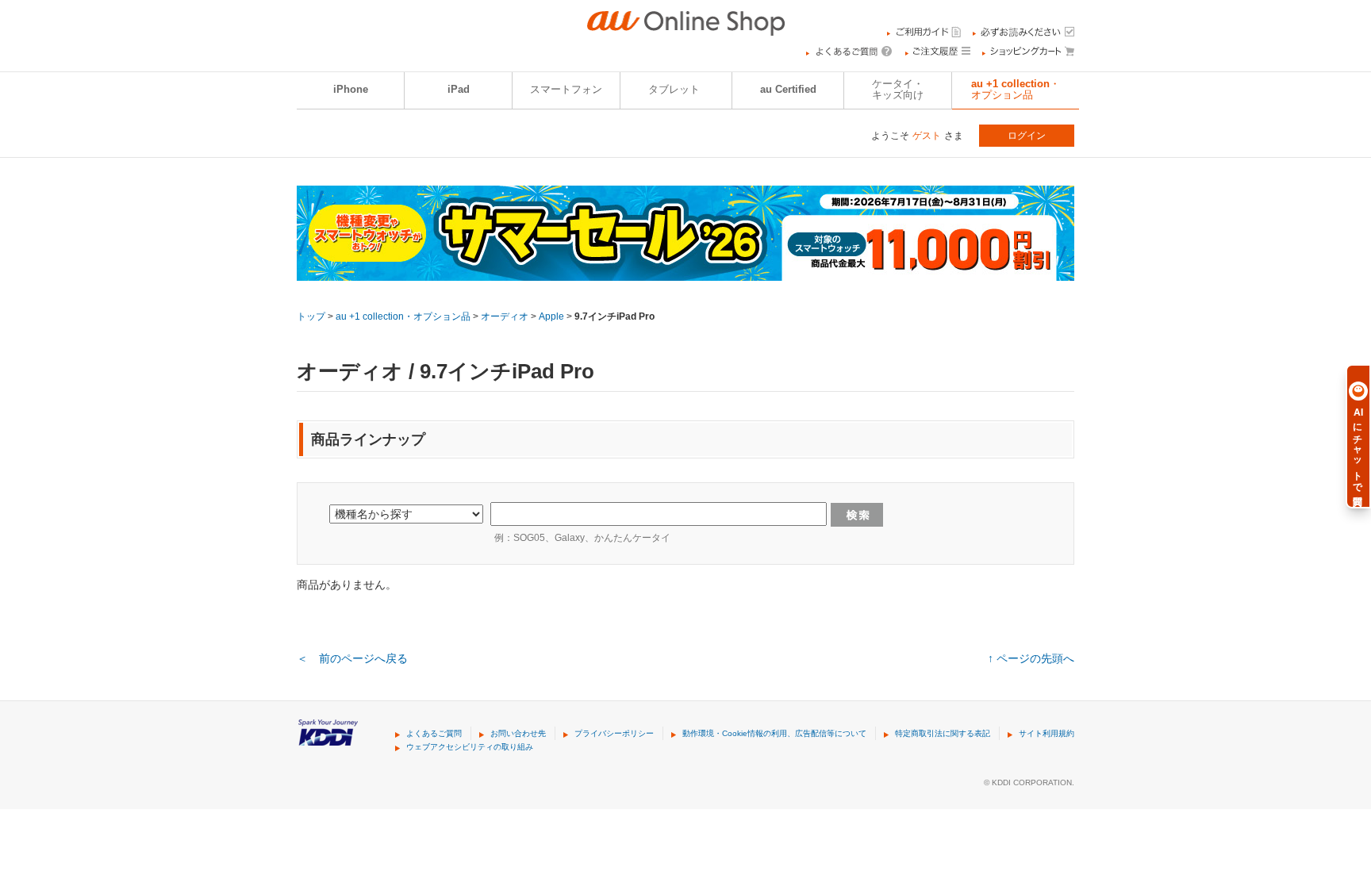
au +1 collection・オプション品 (1015, 90)
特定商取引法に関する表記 (942, 733)
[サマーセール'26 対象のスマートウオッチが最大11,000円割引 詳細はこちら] (685, 270)
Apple (551, 316)
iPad (458, 89)
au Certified (788, 89)
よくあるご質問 (434, 733)
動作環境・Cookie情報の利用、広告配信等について (774, 733)
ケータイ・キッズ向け (898, 90)
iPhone (350, 89)
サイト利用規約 (1046, 733)
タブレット (674, 89)
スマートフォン (566, 89)
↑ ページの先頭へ (1031, 658)
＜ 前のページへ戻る (352, 658)
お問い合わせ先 (518, 733)
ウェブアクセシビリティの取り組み (469, 746)
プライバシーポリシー (614, 733)
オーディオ (504, 316)
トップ (311, 316)
